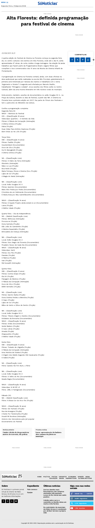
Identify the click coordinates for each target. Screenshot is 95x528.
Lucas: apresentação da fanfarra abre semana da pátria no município (48, 434)
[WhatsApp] (88, 59)
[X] (77, 59)
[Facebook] (72, 59)
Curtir (89, 493)
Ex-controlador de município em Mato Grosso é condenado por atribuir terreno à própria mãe (54, 510)
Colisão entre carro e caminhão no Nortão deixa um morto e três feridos (54, 502)
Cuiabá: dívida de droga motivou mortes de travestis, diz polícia (16, 433)
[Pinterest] (82, 59)
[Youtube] (16, 501)
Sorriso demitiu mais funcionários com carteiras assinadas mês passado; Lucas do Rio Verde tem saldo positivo (54, 493)
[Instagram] (7, 501)
